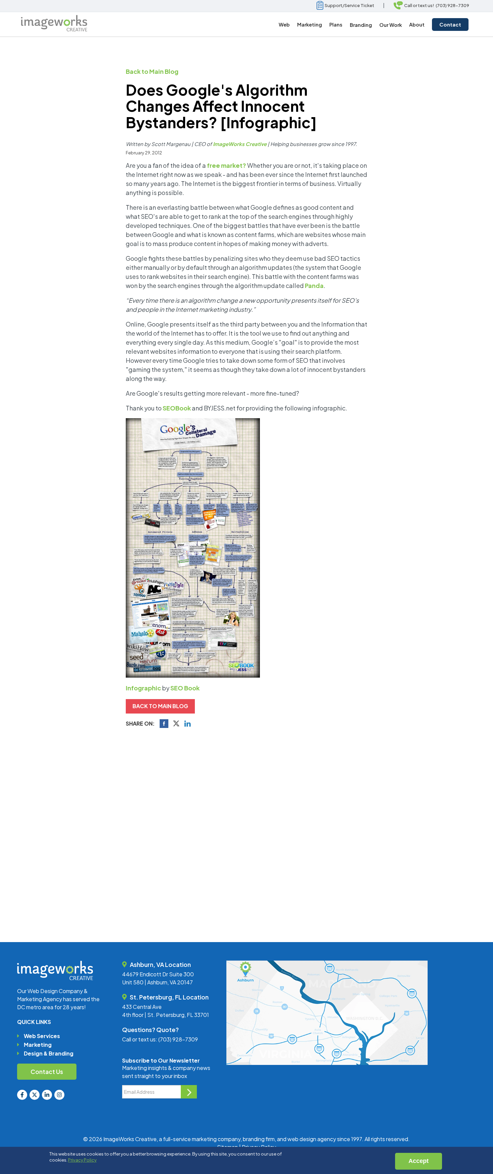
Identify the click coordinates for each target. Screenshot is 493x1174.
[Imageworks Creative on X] (35, 1095)
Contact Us (47, 1071)
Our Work (390, 25)
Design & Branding (48, 1053)
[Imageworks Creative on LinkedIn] (47, 1095)
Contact (450, 24)
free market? (226, 165)
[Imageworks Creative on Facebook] (22, 1095)
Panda (314, 285)
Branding (361, 25)
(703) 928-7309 (178, 1039)
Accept (418, 1161)
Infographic (143, 688)
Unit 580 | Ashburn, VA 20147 (157, 982)
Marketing (38, 1044)
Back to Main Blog (152, 71)
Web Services (42, 1035)
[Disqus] (246, 825)
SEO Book (185, 688)
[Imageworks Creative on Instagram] (59, 1095)
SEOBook (177, 408)
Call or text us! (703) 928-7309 (436, 5)
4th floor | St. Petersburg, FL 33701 (165, 1014)
